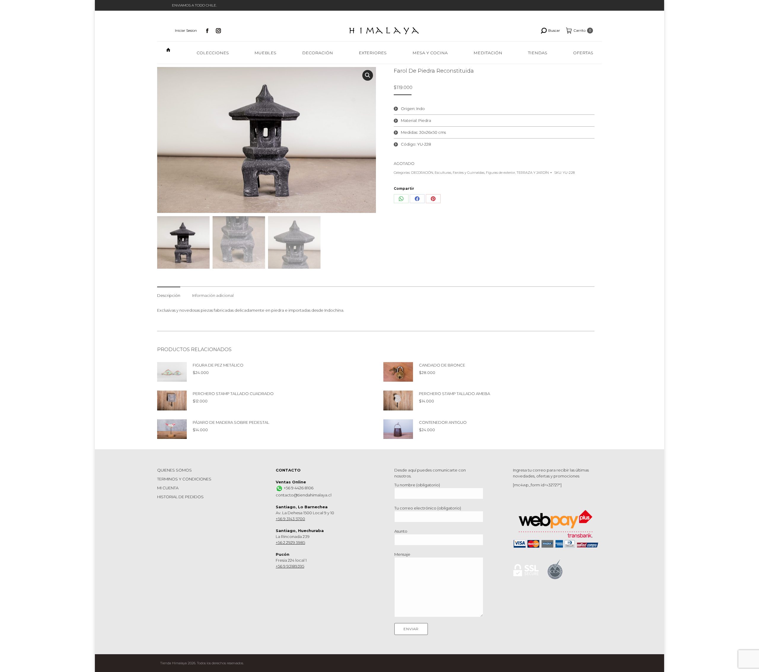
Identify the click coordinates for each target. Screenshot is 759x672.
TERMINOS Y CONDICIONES (184, 479)
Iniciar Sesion (186, 30)
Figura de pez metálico (218, 365)
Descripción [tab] (168, 295)
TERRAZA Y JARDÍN (532, 173)
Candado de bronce (442, 365)
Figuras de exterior (500, 173)
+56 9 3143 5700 (290, 518)
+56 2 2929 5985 (290, 542)
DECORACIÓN (422, 173)
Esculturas (443, 173)
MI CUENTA (167, 487)
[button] (367, 75)
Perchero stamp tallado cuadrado (233, 393)
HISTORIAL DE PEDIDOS (180, 496)
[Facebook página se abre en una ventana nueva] (207, 30)
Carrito (582, 30)
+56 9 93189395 (290, 566)
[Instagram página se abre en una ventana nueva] (218, 30)
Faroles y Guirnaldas (468, 173)
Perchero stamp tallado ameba (454, 393)
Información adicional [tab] (213, 295)
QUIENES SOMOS (174, 470)
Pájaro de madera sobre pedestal (231, 422)
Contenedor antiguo (443, 422)
